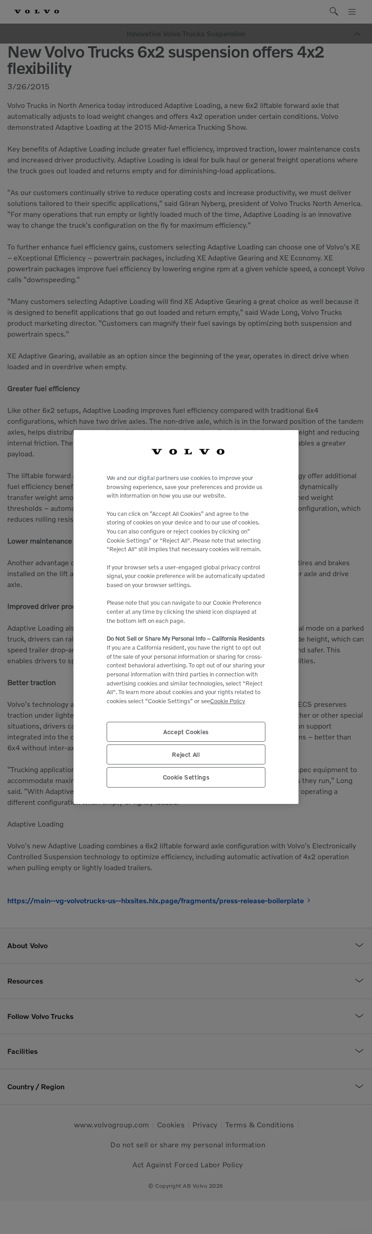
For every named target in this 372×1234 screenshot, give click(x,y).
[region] (186, 617)
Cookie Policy (227, 701)
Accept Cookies (186, 731)
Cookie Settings (186, 777)
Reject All (186, 754)
